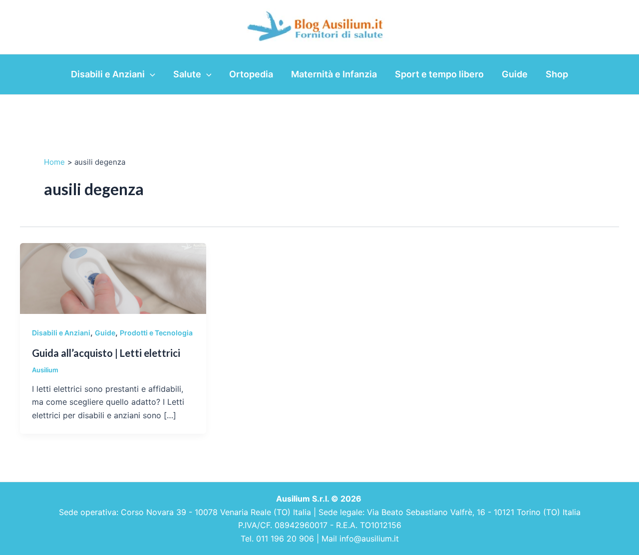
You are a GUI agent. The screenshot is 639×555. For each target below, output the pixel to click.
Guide (515, 74)
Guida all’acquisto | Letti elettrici (106, 353)
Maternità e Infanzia (334, 74)
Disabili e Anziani (108, 74)
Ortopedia (251, 74)
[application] (150, 74)
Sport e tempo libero (439, 74)
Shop (557, 74)
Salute (187, 74)
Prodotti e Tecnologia (156, 332)
